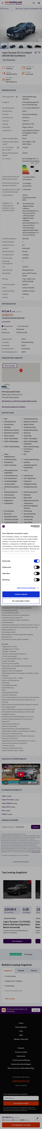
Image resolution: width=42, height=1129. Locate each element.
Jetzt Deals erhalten (21, 580)
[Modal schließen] (36, 542)
